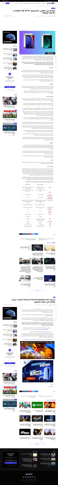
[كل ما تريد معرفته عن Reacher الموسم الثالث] (15, 64)
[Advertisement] (29, 23)
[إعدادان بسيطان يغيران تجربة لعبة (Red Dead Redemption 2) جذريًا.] (49, 405)
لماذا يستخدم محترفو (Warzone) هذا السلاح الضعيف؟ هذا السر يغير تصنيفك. (25, 411)
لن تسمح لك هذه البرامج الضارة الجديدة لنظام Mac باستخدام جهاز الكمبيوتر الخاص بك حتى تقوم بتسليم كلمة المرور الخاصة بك (27, 460)
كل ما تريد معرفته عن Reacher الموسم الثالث (7, 63)
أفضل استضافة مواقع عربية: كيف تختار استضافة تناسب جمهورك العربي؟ (49, 284)
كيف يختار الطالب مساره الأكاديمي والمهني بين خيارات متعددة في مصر (38, 278)
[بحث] (3, 3)
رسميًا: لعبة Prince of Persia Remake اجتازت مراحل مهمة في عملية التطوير (46, 239)
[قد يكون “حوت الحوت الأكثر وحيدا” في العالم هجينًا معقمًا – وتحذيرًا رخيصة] (10, 127)
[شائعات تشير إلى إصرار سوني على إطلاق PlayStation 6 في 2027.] (37, 418)
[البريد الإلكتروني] (56, 67)
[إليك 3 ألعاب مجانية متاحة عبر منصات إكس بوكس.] (37, 405)
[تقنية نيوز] (50, 3)
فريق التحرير (49, 16)
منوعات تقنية (53, 8)
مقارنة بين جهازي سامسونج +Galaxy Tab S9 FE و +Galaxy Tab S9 (28, 397)
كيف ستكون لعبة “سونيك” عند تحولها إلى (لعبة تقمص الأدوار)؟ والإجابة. (25, 425)
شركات (21, 3)
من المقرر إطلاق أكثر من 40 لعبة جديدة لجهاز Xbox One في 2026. (25, 438)
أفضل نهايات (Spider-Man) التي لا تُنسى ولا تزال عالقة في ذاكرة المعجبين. (37, 438)
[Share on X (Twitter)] (7, 16)
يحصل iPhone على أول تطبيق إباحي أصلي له (7, 54)
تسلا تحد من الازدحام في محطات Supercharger (46, 396)
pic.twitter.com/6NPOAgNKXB (42, 329)
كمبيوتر (30, 3)
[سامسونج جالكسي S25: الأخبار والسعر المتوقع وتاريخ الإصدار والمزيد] (15, 59)
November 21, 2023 (47, 332)
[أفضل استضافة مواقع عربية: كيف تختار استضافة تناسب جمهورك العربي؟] (49, 278)
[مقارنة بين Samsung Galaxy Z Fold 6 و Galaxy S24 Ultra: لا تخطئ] (15, 49)
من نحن (54, 0)
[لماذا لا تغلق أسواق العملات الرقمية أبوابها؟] (49, 247)
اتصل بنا (46, 0)
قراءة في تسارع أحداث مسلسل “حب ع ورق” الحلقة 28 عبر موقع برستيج (25, 247)
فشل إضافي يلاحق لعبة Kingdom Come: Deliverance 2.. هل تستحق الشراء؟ (49, 438)
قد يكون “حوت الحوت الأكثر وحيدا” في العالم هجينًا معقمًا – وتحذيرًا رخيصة (9, 132)
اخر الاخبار (39, 3)
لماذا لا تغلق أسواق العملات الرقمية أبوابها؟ (50, 254)
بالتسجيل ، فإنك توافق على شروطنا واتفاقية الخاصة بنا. (9, 90)
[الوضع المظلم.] (4, 3)
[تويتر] (56, 61)
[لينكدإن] (5, 16)
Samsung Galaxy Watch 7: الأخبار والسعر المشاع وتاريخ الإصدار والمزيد (8, 68)
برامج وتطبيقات (25, 3)
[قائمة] (54, 3)
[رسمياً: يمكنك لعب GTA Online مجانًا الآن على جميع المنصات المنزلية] (10, 101)
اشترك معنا (7, 3)
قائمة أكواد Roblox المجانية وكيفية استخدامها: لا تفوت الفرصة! (9, 119)
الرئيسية (43, 3)
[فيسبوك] (56, 58)
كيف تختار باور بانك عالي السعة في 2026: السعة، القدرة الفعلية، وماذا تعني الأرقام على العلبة (37, 254)
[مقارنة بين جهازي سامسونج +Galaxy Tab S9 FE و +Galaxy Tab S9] (37, 42)
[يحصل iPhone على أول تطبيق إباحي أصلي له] (15, 54)
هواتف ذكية (34, 3)
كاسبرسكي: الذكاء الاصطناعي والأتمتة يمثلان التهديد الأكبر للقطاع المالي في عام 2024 (28, 239)
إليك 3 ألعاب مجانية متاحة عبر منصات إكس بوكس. (38, 411)
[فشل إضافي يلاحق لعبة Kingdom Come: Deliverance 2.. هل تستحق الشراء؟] (49, 432)
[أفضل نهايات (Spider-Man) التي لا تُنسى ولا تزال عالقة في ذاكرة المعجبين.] (37, 432)
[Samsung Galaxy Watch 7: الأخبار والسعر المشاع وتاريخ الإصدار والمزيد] (15, 68)
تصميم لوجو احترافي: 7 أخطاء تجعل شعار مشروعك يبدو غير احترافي (26, 284)
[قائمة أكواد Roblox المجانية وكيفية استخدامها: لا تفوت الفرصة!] (10, 114)
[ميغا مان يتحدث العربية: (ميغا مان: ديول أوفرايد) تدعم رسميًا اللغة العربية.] (49, 418)
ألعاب (16, 97)
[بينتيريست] (6, 16)
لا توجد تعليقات (37, 16)
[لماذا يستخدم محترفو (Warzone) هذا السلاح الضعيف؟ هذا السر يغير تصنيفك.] (25, 405)
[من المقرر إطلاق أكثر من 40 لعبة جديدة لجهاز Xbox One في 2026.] (25, 432)
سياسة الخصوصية (50, 0)
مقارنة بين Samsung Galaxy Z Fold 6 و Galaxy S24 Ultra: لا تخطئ (7, 49)
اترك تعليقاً (37, 290)
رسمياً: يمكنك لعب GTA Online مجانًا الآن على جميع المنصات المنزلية (9, 106)
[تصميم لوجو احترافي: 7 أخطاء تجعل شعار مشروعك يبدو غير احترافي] (25, 278)
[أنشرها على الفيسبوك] (9, 16)
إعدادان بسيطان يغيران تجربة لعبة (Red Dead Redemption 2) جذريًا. (50, 411)
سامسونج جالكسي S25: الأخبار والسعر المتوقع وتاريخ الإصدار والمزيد (7, 58)
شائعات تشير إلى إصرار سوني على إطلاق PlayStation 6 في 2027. (38, 425)
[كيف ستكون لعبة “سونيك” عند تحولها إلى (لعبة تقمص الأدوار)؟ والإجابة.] (25, 418)
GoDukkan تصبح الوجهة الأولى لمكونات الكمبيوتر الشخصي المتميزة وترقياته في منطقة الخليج (50, 268)
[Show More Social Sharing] (3, 16)
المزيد (17, 3)
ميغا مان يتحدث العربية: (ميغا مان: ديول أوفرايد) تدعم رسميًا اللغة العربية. (49, 425)
